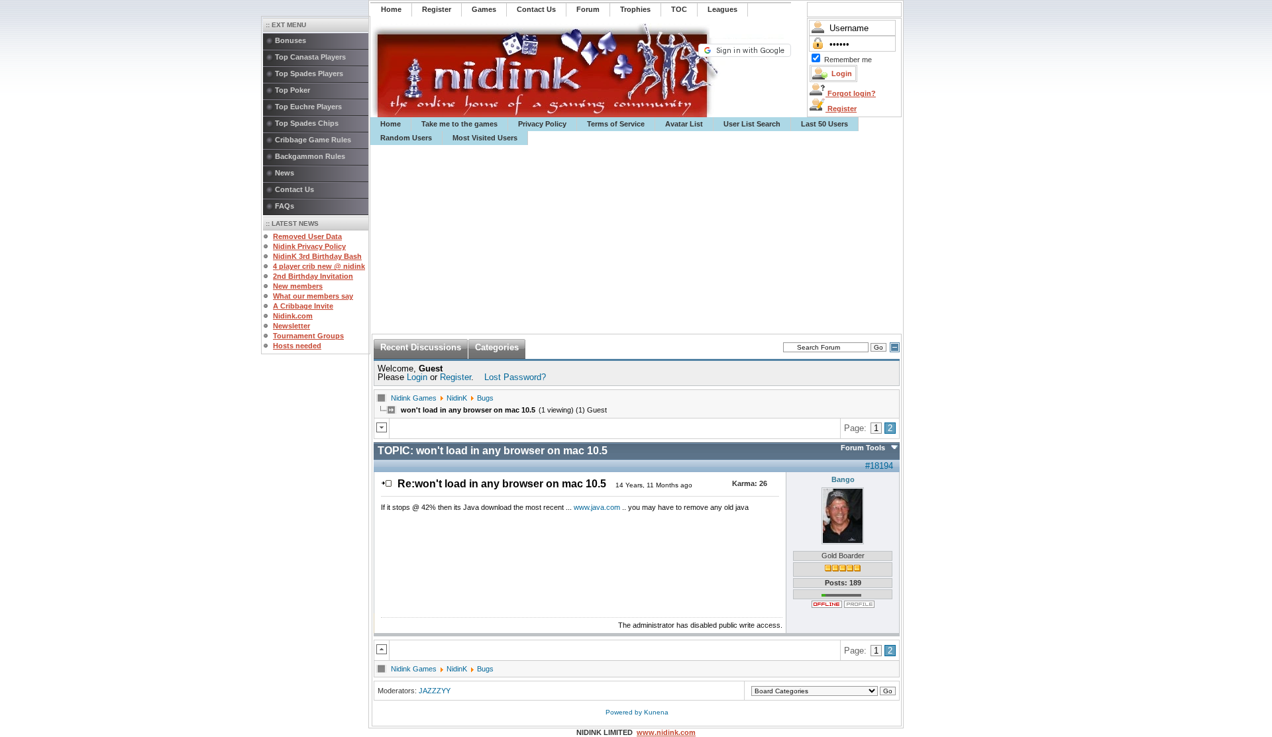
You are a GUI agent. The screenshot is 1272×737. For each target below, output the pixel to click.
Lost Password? (515, 377)
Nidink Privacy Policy (309, 246)
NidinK (457, 398)
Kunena (656, 712)
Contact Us (294, 189)
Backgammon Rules (310, 156)
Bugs (485, 398)
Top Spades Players (309, 73)
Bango (843, 479)
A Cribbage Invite (303, 306)
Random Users (406, 138)
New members (298, 286)
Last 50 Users (824, 124)
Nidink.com (293, 316)
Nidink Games (414, 398)
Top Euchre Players (308, 107)
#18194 (879, 466)
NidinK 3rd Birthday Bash (317, 256)
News (284, 173)
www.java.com (597, 507)
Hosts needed (297, 346)
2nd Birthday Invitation (313, 276)
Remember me (848, 60)
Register (841, 109)
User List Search (751, 124)
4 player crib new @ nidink (319, 266)
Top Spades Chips (307, 123)
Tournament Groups (308, 336)
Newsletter (291, 326)
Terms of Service (616, 124)
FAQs (284, 206)
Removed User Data (307, 236)
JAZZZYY (434, 691)
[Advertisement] (637, 239)
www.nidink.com (666, 732)
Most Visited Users (484, 138)
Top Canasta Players (310, 57)
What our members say (313, 296)
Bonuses (290, 40)
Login (417, 377)
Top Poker (292, 90)
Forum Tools (863, 448)
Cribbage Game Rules (313, 140)
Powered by (625, 712)
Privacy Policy (542, 124)
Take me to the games (459, 124)
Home (390, 124)
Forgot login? (850, 93)
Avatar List (684, 124)
